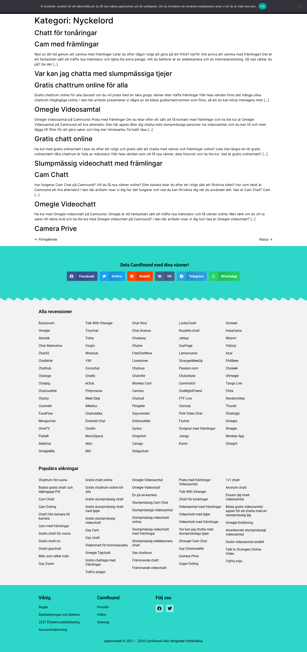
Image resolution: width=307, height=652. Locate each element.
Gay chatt (92, 538)
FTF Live (185, 398)
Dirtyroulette (141, 421)
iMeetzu (91, 406)
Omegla (231, 421)
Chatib (90, 376)
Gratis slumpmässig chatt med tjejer (104, 509)
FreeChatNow (142, 353)
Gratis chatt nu (49, 541)
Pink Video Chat (190, 413)
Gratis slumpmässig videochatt (100, 520)
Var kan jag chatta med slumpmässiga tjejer (103, 73)
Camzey (185, 406)
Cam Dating (47, 507)
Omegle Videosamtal (67, 109)
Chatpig (44, 383)
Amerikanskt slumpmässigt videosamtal (246, 532)
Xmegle (231, 428)
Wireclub (91, 353)
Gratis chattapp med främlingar (100, 562)
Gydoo (137, 428)
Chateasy (139, 338)
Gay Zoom (46, 564)
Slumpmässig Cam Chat (150, 503)
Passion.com (188, 368)
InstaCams (234, 331)
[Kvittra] (170, 608)
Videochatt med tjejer (194, 514)
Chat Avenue (141, 331)
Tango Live (234, 383)
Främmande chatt (145, 560)
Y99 (88, 361)
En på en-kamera (144, 495)
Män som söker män (54, 556)
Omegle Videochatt (65, 204)
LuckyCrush (187, 323)
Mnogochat (47, 421)
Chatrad (138, 398)
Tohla (89, 338)
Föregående (45, 239)
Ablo (88, 444)
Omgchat (139, 436)
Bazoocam (47, 323)
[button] (82, 276)
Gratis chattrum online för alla (81, 85)
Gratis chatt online (63, 139)
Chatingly (233, 413)
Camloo (138, 391)
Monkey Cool (141, 383)
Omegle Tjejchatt (97, 553)
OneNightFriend (190, 391)
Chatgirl (231, 444)
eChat (89, 383)
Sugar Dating (188, 564)
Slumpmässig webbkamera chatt (152, 543)
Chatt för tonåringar (65, 33)
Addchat (45, 444)
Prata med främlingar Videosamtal (195, 482)
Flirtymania (93, 391)
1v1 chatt (233, 480)
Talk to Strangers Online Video (243, 551)
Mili (88, 451)
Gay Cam (92, 530)
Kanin (183, 444)
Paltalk (44, 436)
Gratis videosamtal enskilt (245, 542)
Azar (229, 353)
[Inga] (300, 6)
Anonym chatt (236, 487)
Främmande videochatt (149, 568)
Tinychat (91, 331)
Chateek (232, 368)
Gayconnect (141, 413)
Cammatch (187, 383)
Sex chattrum (142, 553)
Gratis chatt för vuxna (55, 533)
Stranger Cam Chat (193, 541)
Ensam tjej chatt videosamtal (238, 497)
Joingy (184, 436)
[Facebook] (159, 608)
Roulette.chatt (189, 331)
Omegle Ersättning (239, 523)
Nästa (266, 239)
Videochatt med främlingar (198, 522)
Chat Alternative (50, 346)
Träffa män (234, 561)
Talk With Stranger (99, 323)
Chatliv (90, 428)
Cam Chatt (51, 174)
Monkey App (235, 436)
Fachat (184, 421)
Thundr (231, 406)
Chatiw (137, 346)
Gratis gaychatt (50, 549)
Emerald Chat (95, 421)
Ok (262, 6)
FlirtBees (232, 361)
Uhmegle (232, 376)
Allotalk (44, 338)
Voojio (90, 346)
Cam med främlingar (66, 44)
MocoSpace (94, 436)
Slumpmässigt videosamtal (152, 510)
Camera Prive (55, 228)
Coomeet (45, 406)
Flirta (229, 391)
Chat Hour (139, 323)
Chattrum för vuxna (53, 480)
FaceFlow (46, 413)
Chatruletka (93, 413)
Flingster (138, 406)
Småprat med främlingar (197, 428)
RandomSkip (235, 398)
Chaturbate (187, 376)
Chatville (138, 376)
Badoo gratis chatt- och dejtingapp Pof (56, 489)
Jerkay (184, 338)
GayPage (185, 346)
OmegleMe (47, 451)
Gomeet (231, 323)
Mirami (231, 338)
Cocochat (92, 368)
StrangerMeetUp (191, 361)
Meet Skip (92, 398)
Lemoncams (188, 353)
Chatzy (44, 398)
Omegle (44, 331)
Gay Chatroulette (191, 549)
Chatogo (45, 376)
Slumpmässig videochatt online (150, 520)
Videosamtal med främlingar (200, 507)
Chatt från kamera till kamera (54, 516)
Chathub (45, 368)
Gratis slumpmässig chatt (104, 499)
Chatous (138, 368)
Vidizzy (231, 346)
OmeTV (44, 428)
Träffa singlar (95, 572)
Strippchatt (140, 451)
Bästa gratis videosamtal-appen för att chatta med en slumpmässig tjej (246, 511)
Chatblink (46, 361)
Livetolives (140, 361)
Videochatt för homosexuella (106, 545)
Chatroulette (48, 391)
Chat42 (44, 353)
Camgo (137, 444)
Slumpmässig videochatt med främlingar (98, 163)
